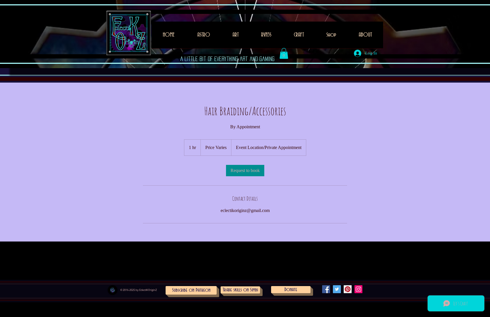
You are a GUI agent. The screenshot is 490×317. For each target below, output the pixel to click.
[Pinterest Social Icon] (348, 289)
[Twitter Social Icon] (337, 289)
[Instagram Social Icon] (358, 289)
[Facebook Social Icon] (326, 289)
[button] (235, 37)
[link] (245, 170)
